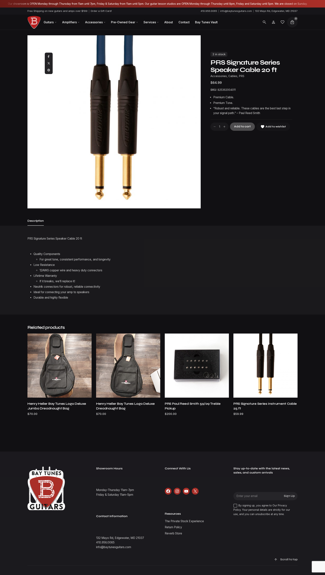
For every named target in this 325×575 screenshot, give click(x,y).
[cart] (292, 22)
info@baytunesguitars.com (236, 10)
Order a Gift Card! (101, 10)
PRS (241, 76)
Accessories (218, 76)
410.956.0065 (209, 10)
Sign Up (289, 496)
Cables (232, 76)
